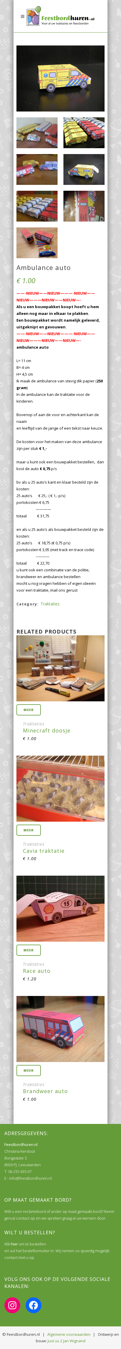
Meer (28, 710)
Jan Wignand (74, 1340)
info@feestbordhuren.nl (30, 1178)
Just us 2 (55, 1340)
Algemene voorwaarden (68, 1334)
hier (14, 1244)
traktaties (50, 604)
